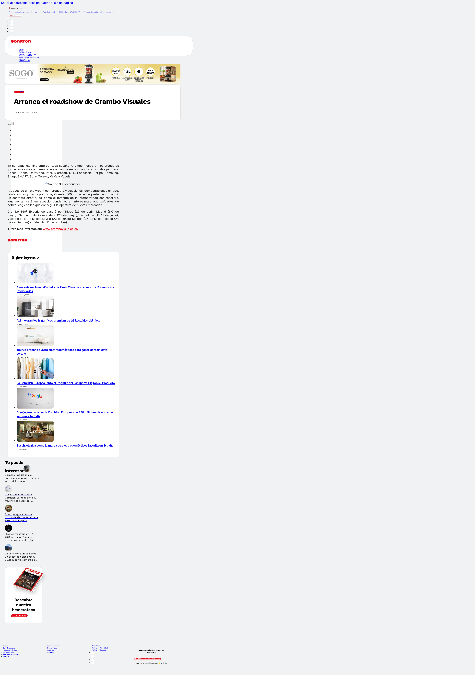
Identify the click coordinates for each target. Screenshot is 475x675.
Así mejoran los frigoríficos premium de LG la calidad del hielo (58, 320)
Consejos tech (25, 56)
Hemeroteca (24, 61)
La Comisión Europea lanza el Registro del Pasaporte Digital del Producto (66, 383)
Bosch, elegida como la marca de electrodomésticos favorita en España (65, 445)
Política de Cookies (99, 650)
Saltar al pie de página (57, 3)
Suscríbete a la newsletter (147, 659)
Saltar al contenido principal (20, 3)
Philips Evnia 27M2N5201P (54, 12)
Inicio (21, 49)
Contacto (50, 652)
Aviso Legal (96, 646)
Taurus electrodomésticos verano (82, 12)
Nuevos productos (27, 54)
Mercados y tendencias (29, 57)
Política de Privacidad (100, 648)
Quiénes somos (53, 646)
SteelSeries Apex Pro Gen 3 (28, 12)
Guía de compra (26, 52)
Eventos (22, 59)
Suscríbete (51, 650)
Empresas (23, 51)
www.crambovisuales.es (60, 229)
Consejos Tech (8, 652)
